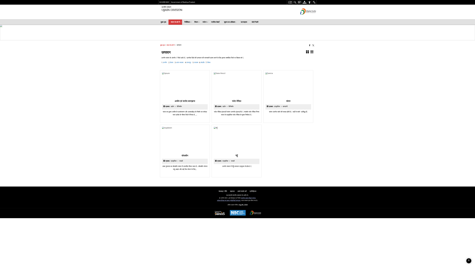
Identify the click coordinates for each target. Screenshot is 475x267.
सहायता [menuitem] (232, 191)
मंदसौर (203, 62)
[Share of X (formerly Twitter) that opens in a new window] (313, 45)
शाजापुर (188, 62)
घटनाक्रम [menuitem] (244, 22)
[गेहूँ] (236, 128)
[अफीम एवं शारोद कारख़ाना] (185, 73)
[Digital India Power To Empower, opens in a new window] (255, 213)
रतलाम (196, 62)
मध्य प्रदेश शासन (164, 2)
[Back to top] (468, 260)
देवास (171, 62)
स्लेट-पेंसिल (236, 101)
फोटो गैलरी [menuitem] (255, 22)
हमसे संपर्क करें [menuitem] (242, 191)
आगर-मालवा (179, 62)
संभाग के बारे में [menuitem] (175, 22)
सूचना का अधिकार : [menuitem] (230, 22)
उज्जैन (165, 62)
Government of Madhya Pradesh (183, 2)
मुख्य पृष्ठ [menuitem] (163, 22)
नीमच (208, 62)
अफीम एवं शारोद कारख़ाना (185, 101)
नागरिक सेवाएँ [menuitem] (215, 22)
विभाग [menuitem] (196, 22)
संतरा (288, 101)
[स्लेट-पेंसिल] (236, 73)
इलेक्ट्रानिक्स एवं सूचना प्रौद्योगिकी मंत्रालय (228, 201)
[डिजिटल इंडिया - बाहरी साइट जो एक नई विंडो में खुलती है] (305, 17)
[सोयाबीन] (185, 128)
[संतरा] (288, 73)
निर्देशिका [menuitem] (187, 22)
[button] (307, 52)
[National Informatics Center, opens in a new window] (238, 213)
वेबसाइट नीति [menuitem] (223, 191)
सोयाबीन (185, 155)
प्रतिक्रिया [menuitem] (253, 191)
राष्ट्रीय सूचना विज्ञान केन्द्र (248, 198)
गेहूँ (236, 155)
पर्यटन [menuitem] (204, 22)
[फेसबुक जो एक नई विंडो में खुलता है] (309, 45)
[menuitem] (290, 2)
